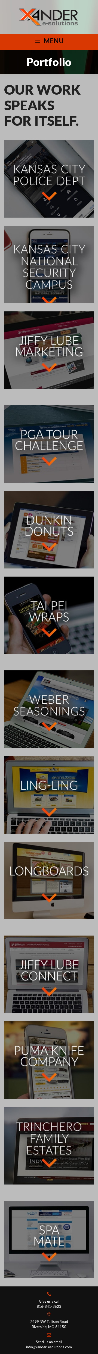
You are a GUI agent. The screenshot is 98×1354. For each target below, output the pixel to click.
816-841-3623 (49, 1306)
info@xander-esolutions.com (49, 1347)
